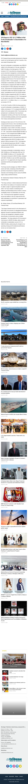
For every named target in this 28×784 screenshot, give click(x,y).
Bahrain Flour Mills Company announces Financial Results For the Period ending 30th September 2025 (7, 242)
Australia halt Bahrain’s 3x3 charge (16, 676)
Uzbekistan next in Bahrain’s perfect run (17, 682)
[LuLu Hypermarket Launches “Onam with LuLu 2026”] (14, 426)
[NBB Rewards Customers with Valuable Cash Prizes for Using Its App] (14, 494)
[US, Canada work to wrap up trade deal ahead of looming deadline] (14, 382)
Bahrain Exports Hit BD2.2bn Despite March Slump (14, 414)
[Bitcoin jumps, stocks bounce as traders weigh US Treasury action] (14, 359)
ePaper (6, 2)
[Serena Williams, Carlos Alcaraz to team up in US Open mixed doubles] (5, 690)
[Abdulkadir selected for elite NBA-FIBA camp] (5, 672)
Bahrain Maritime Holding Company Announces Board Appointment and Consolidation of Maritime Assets (14, 619)
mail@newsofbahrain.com (10, 55)
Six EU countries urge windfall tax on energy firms (13, 302)
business (3, 45)
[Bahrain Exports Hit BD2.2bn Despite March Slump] (14, 405)
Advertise (19, 2)
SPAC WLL (17, 781)
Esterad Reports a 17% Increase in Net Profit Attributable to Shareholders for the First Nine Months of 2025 (21, 243)
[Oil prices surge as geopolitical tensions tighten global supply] (14, 517)
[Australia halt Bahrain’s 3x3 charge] (5, 678)
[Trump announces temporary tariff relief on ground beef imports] (14, 337)
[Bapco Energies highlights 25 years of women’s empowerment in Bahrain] (14, 449)
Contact (21, 776)
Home (10, 2)
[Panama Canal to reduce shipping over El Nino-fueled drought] (14, 314)
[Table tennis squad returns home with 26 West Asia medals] (14, 661)
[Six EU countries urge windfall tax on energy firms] (14, 293)
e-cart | (3, 2)
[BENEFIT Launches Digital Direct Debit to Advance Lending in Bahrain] (14, 585)
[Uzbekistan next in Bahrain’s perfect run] (5, 684)
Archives (14, 2)
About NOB (11, 776)
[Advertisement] (14, 263)
